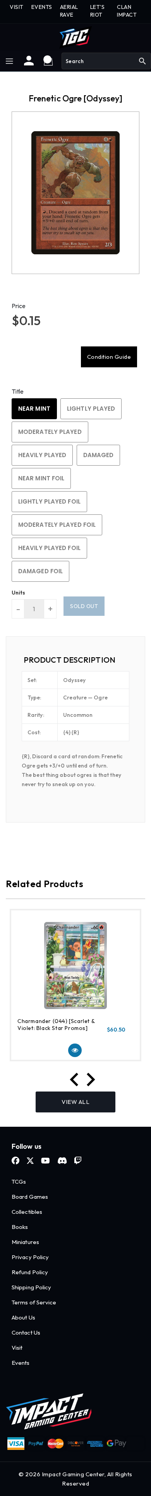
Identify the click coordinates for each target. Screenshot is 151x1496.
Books (20, 1226)
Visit (17, 1347)
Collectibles (27, 1211)
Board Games (30, 1196)
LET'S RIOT (97, 10)
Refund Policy (30, 1272)
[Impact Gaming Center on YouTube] (45, 1160)
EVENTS (41, 6)
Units (19, 592)
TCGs (19, 1181)
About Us (23, 1317)
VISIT (17, 6)
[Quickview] (75, 1050)
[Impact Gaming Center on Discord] (62, 1160)
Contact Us (26, 1332)
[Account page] (29, 63)
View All (75, 1101)
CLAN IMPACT (127, 10)
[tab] (75, 660)
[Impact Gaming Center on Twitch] (78, 1160)
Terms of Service (34, 1302)
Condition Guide (109, 356)
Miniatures (25, 1242)
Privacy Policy (30, 1257)
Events (21, 1362)
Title (18, 391)
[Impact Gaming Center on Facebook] (15, 1160)
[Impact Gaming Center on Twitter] (30, 1160)
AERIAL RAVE (69, 10)
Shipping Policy (31, 1287)
